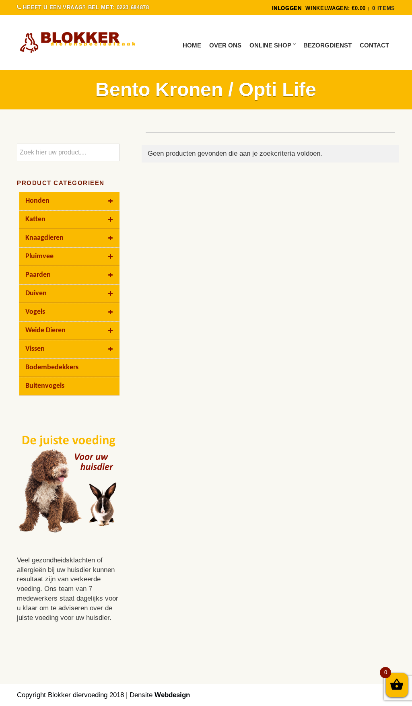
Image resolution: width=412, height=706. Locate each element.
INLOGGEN (287, 8)
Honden (37, 201)
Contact (374, 45)
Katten (35, 219)
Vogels (35, 312)
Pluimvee (39, 256)
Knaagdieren (44, 238)
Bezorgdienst (327, 45)
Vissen (35, 349)
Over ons (225, 45)
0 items (383, 8)
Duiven (36, 293)
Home (192, 45)
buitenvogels (44, 386)
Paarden (38, 275)
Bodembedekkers (51, 367)
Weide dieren (45, 330)
